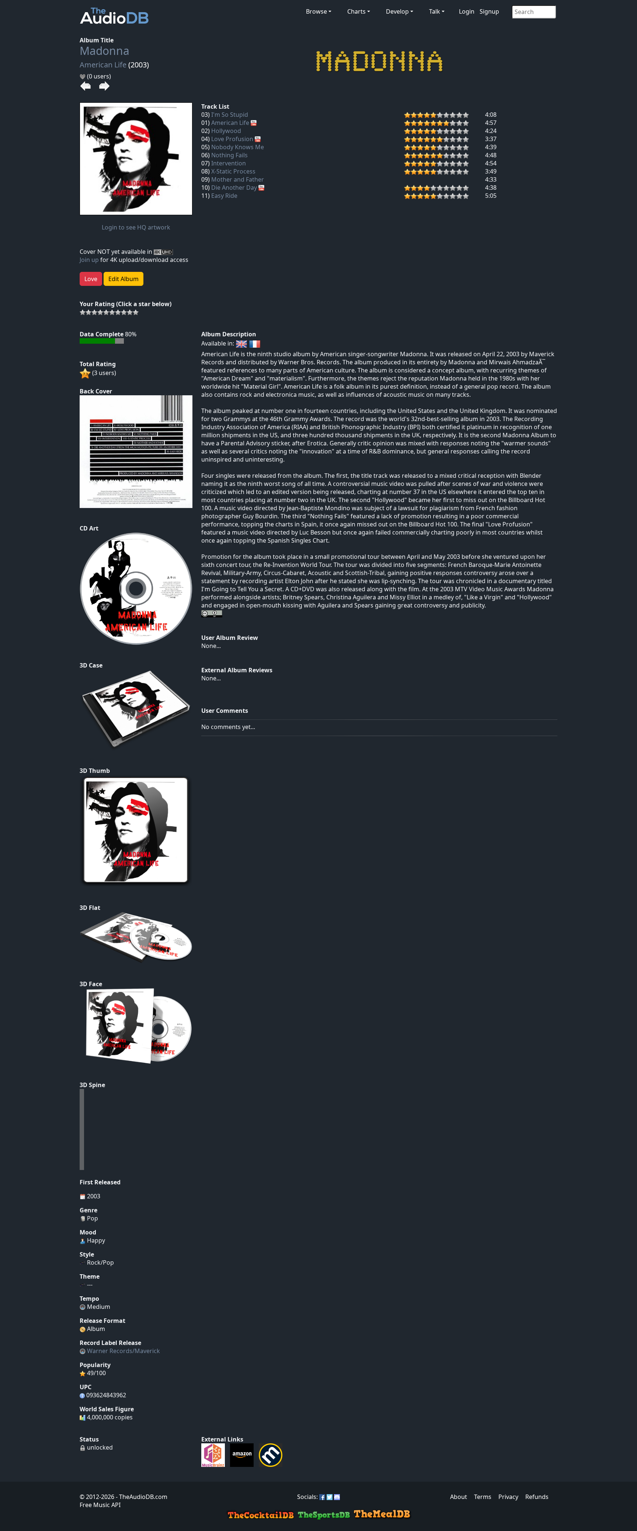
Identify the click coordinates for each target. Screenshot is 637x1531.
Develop (397, 11)
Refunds (537, 1497)
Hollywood (226, 131)
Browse (316, 11)
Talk (434, 11)
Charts (356, 11)
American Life (103, 65)
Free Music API (100, 1505)
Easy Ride (224, 196)
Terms (482, 1497)
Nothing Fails (229, 155)
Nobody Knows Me (237, 147)
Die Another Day (234, 187)
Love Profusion (232, 139)
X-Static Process (233, 171)
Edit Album (123, 279)
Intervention (228, 163)
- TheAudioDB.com (140, 1497)
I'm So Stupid (229, 115)
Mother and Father (237, 179)
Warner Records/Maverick (123, 1351)
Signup (489, 11)
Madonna (104, 50)
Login (466, 11)
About (458, 1497)
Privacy (508, 1497)
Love (90, 279)
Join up (89, 260)
